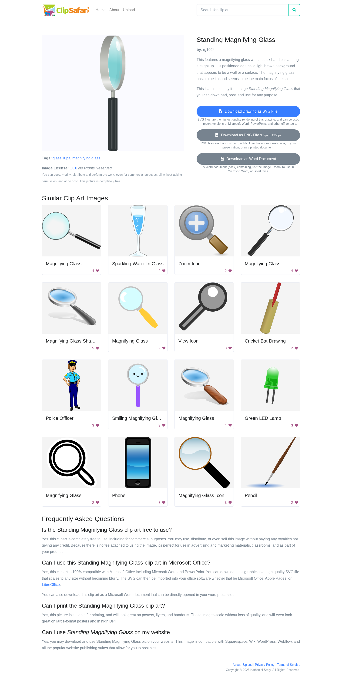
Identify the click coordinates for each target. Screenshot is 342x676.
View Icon (188, 340)
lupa (66, 158)
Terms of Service (288, 664)
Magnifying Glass (63, 263)
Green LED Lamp (263, 418)
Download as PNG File (250, 135)
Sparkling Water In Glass (138, 263)
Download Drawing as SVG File (250, 111)
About (114, 10)
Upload (129, 10)
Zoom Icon (189, 263)
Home (101, 10)
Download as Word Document (250, 159)
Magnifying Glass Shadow (72, 340)
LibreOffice (51, 585)
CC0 (73, 168)
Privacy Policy (265, 664)
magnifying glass (86, 158)
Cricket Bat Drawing (265, 340)
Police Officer (60, 418)
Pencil (251, 495)
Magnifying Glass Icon (201, 495)
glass (57, 158)
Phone (118, 495)
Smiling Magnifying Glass (138, 418)
